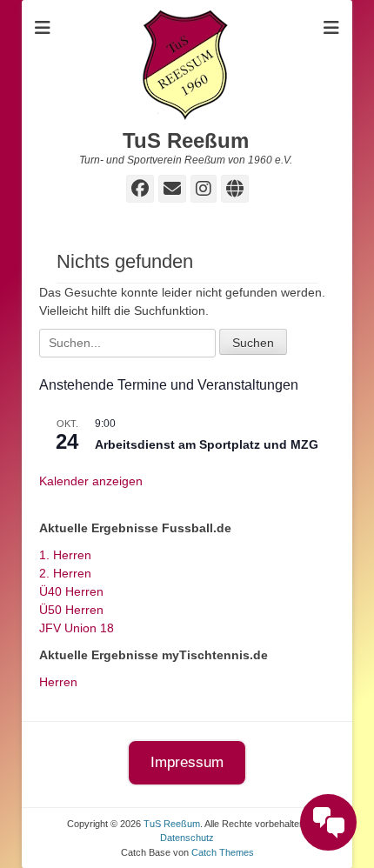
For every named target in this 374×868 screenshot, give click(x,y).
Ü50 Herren (71, 610)
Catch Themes (222, 852)
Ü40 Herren (71, 591)
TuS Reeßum (186, 140)
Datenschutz (187, 837)
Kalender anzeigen (91, 481)
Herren (58, 682)
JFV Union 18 (76, 628)
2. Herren (65, 573)
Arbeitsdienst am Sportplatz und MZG (206, 444)
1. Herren (65, 555)
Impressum (187, 762)
